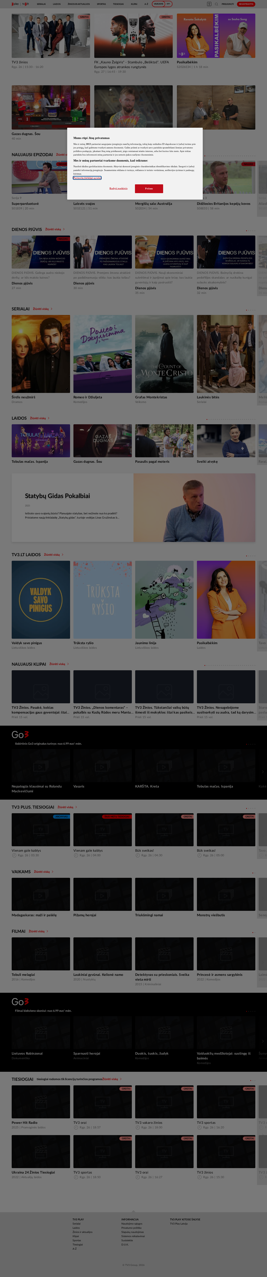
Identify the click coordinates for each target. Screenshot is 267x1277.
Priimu (149, 188)
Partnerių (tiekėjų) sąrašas (87, 178)
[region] (135, 164)
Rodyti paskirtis (118, 188)
